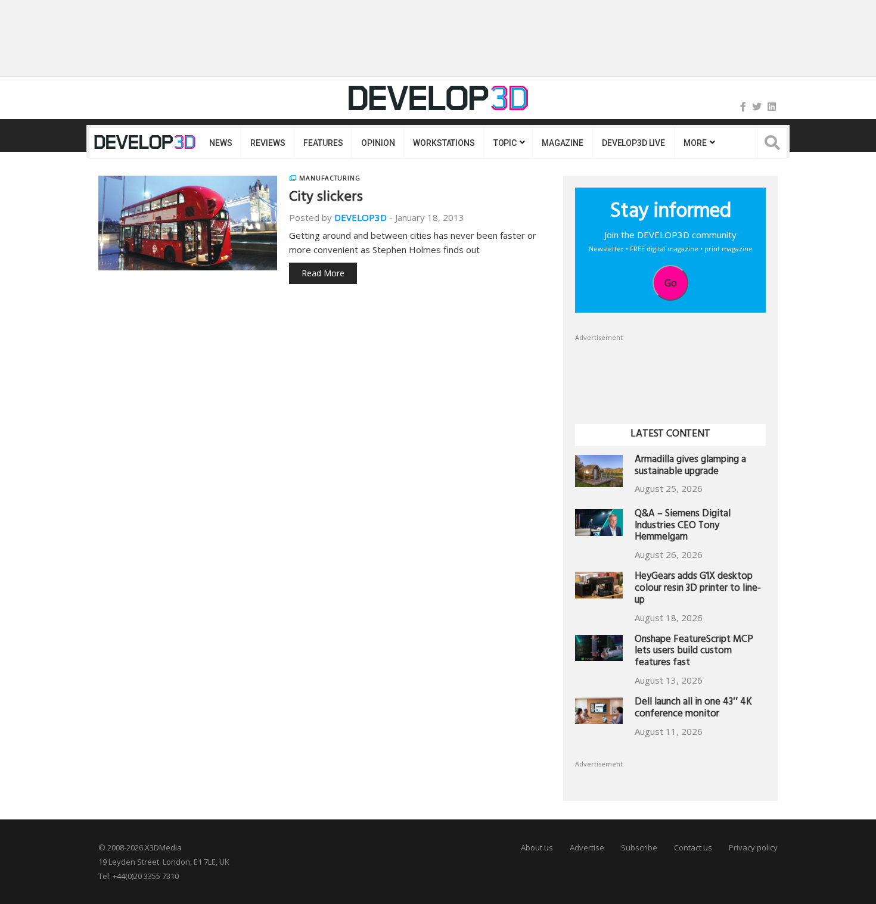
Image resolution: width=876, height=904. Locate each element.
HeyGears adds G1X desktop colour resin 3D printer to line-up (698, 589)
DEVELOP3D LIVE (633, 143)
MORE (695, 143)
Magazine (562, 143)
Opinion (377, 143)
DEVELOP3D (360, 217)
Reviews (267, 143)
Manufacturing (330, 178)
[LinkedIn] (772, 106)
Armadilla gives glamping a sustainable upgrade (690, 466)
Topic (505, 143)
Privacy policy (753, 847)
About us (537, 847)
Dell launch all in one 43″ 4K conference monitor (693, 709)
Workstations (443, 143)
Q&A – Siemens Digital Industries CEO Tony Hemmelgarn (683, 527)
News (220, 143)
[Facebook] (743, 106)
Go (670, 282)
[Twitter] (756, 106)
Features (323, 143)
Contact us (693, 847)
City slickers (326, 198)
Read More (323, 273)
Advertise (587, 847)
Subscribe (639, 847)
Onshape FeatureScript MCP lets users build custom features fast (694, 652)
